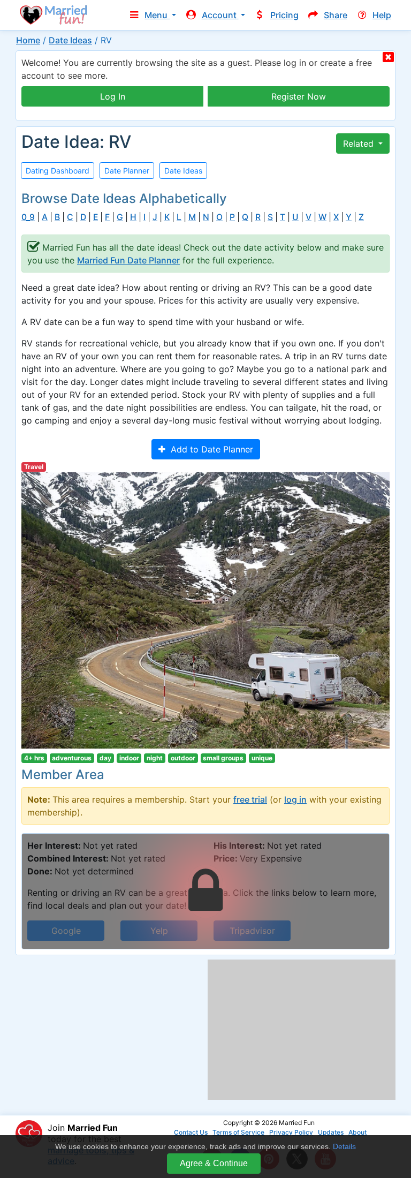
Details (344, 1146)
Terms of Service (238, 1132)
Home (28, 40)
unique (262, 758)
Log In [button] (112, 96)
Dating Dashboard (57, 170)
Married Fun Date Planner (128, 260)
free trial (250, 799)
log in (295, 799)
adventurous (72, 758)
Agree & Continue (214, 1163)
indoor (129, 758)
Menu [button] (157, 15)
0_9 (28, 217)
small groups (223, 758)
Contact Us (191, 1132)
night (155, 758)
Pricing (284, 15)
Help (381, 15)
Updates (331, 1132)
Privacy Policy (291, 1132)
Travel (33, 467)
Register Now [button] (298, 96)
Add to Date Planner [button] (209, 449)
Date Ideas (70, 40)
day (105, 758)
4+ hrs (34, 758)
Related (359, 143)
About (357, 1132)
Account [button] (220, 15)
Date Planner (126, 170)
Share (335, 15)
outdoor (183, 758)
